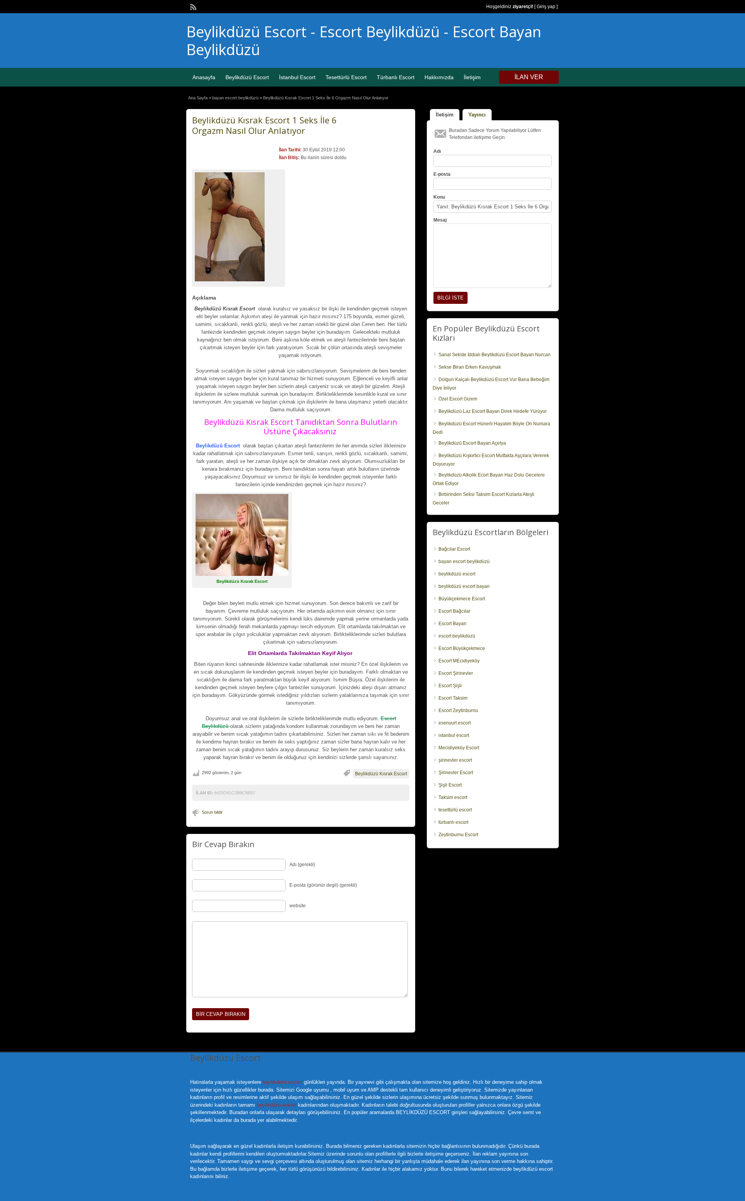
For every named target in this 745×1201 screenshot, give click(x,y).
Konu (439, 197)
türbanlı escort (453, 822)
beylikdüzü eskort (276, 1105)
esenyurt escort (454, 723)
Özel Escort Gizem (457, 399)
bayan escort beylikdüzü (235, 97)
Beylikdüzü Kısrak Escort (381, 773)
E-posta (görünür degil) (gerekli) (323, 885)
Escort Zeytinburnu (458, 710)
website (297, 905)
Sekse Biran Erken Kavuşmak (469, 367)
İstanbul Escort (297, 77)
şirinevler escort (455, 760)
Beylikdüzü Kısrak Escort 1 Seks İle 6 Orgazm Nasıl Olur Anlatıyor (264, 125)
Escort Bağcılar (454, 611)
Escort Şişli (450, 685)
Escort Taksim (453, 698)
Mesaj (440, 220)
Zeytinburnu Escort (458, 834)
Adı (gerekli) (302, 864)
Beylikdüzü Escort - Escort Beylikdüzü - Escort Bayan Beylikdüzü (363, 40)
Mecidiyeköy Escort (458, 747)
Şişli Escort (450, 785)
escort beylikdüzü (456, 636)
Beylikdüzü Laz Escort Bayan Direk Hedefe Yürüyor (492, 411)
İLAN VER (529, 77)
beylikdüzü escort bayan (464, 586)
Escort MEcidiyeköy (459, 661)
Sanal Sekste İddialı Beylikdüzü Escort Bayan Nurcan (494, 354)
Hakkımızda (439, 77)
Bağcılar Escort (454, 549)
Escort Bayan (452, 623)
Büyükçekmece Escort (461, 598)
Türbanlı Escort (395, 77)
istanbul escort (453, 735)
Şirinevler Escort (455, 772)
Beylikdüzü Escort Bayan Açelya (472, 443)
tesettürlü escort (455, 810)
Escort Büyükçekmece (461, 648)
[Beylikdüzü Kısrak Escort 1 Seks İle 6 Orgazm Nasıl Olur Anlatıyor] (238, 226)
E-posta (441, 174)
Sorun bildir (212, 812)
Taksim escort (452, 797)
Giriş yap (546, 6)
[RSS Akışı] (192, 6)
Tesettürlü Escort (346, 77)
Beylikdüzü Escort (247, 77)
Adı (437, 151)
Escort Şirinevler (455, 673)
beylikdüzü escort (456, 574)
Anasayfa (203, 77)
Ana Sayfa (198, 97)
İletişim (472, 77)
